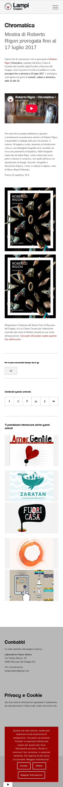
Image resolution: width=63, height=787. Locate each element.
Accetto (23, 766)
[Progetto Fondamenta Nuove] (31, 585)
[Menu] (53, 7)
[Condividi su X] (18, 401)
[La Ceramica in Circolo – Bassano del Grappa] (31, 553)
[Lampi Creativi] (26, 7)
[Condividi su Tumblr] (44, 401)
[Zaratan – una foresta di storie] (31, 485)
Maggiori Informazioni (31, 775)
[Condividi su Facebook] (9, 401)
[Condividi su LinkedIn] (36, 401)
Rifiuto (39, 766)
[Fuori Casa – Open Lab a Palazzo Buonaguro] (31, 517)
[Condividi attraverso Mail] (53, 401)
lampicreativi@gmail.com (17, 671)
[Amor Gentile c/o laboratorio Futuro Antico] (31, 450)
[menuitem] (53, 7)
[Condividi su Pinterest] (27, 401)
